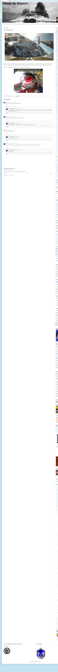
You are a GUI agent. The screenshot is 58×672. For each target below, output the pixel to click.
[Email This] (15, 96)
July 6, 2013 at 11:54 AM (17, 150)
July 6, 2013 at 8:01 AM (16, 123)
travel (57, 153)
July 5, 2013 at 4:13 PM (16, 108)
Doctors (57, 58)
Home (28, 173)
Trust (56, 147)
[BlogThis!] (16, 96)
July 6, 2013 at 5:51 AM (12, 130)
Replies (8, 106)
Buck (6, 116)
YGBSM (57, 74)
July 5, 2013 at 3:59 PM (12, 102)
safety (56, 152)
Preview (57, 141)
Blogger (40, 661)
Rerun (57, 52)
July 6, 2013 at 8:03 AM (16, 136)
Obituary (57, 138)
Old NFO (7, 102)
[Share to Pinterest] (18, 96)
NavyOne (7, 130)
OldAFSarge (10, 108)
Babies (57, 71)
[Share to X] (17, 96)
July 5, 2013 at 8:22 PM (11, 116)
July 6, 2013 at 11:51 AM (14, 143)
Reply (7, 104)
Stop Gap (57, 143)
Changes (57, 120)
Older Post (51, 173)
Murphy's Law (8, 143)
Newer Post (5, 173)
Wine (56, 63)
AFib (56, 115)
